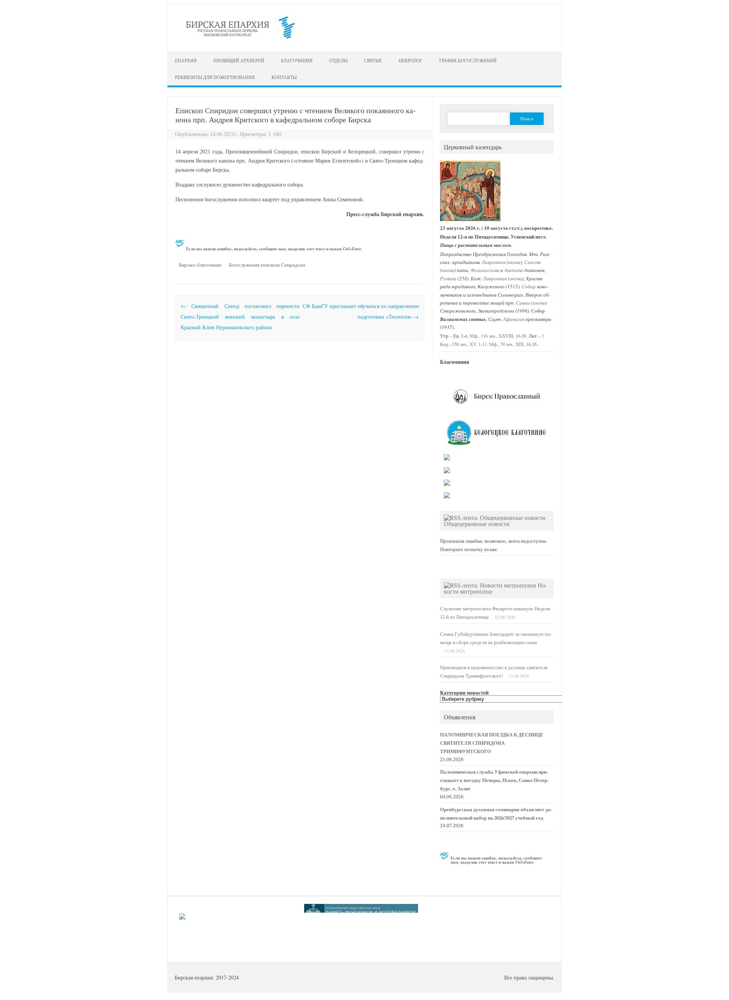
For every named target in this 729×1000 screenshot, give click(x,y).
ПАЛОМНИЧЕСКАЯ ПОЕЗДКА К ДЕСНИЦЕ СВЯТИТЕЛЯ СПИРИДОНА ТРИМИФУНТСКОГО (491, 743)
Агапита (513, 270)
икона (514, 262)
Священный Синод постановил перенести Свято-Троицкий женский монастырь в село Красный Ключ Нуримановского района (240, 316)
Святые (373, 60)
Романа (448, 278)
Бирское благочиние (200, 264)
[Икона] (470, 219)
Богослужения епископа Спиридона (267, 264)
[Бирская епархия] (240, 38)
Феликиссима (484, 270)
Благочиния (296, 60)
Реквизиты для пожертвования (215, 77)
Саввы (523, 302)
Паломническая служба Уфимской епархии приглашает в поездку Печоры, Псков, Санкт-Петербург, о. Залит (494, 780)
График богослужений (468, 60)
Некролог (411, 60)
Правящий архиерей (238, 60)
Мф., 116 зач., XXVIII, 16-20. (498, 336)
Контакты (284, 77)
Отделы (338, 60)
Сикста (532, 262)
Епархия (186, 60)
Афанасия (513, 319)
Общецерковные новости (477, 524)
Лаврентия (493, 262)
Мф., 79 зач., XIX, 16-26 (513, 344)
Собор (529, 286)
